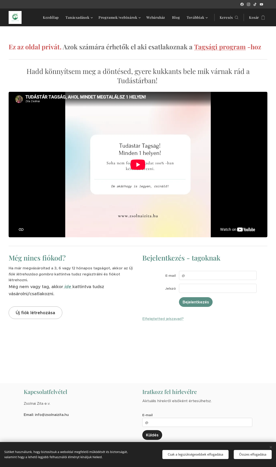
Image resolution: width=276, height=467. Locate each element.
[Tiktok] (255, 4)
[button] (229, 17)
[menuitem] (52, 17)
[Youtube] (261, 4)
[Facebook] (242, 4)
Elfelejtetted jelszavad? (163, 318)
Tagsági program (220, 46)
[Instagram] (248, 4)
